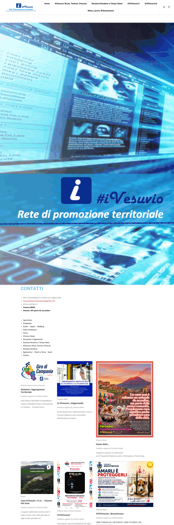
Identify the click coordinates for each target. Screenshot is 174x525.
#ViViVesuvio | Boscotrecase (110, 513)
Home (25, 333)
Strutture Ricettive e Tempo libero (36, 342)
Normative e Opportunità (32, 339)
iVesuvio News (29, 336)
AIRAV (45, 396)
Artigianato (27, 323)
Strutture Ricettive (30, 349)
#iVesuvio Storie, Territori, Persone (37, 346)
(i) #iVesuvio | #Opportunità (70, 403)
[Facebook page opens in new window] (168, 7)
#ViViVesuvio (63, 515)
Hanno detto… (102, 444)
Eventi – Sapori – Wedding (33, 326)
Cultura (26, 355)
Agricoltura (27, 320)
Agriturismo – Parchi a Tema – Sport (37, 352)
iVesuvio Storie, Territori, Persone (33, 385)
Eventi (23, 497)
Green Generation (30, 330)
